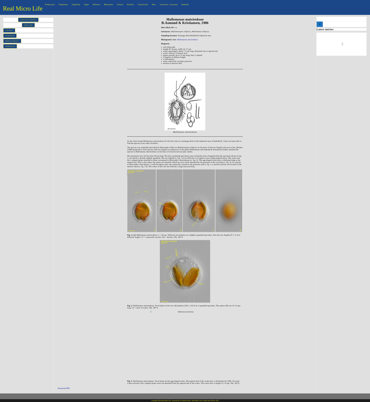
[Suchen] (320, 24)
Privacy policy (12, 41)
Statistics (9, 35)
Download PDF (63, 388)
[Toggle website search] (193, 4)
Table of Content (28, 20)
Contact (9, 30)
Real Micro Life (22, 8)
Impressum (10, 46)
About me (28, 25)
